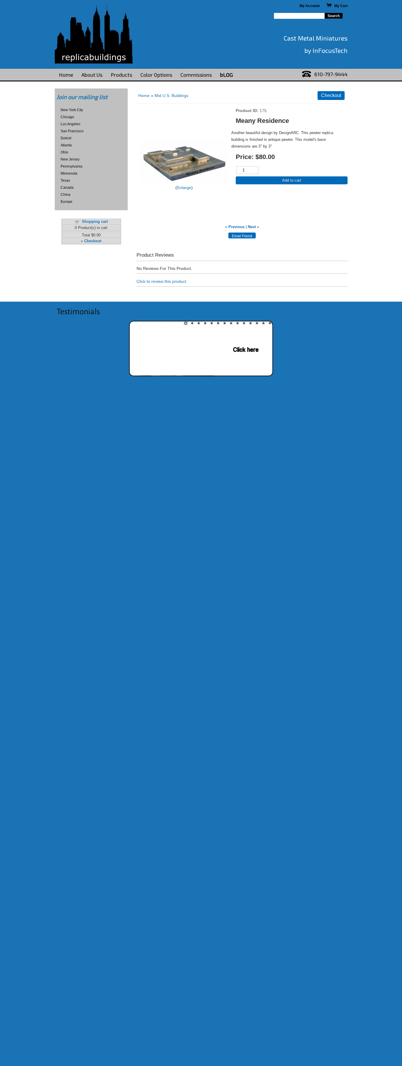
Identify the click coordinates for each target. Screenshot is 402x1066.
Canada (67, 188)
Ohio (64, 152)
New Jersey (70, 159)
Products (121, 74)
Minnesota (69, 173)
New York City (72, 110)
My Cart (340, 6)
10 (244, 323)
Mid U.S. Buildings (171, 95)
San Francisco (72, 131)
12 (257, 323)
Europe (66, 202)
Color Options (156, 74)
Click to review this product (161, 281)
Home (66, 74)
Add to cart (291, 180)
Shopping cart (95, 221)
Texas (65, 180)
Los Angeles (70, 124)
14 (270, 323)
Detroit (66, 138)
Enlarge (184, 187)
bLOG (226, 74)
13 (263, 323)
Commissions (196, 74)
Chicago (67, 117)
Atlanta (66, 145)
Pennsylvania (71, 166)
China (65, 195)
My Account (310, 6)
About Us (92, 74)
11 (250, 323)
